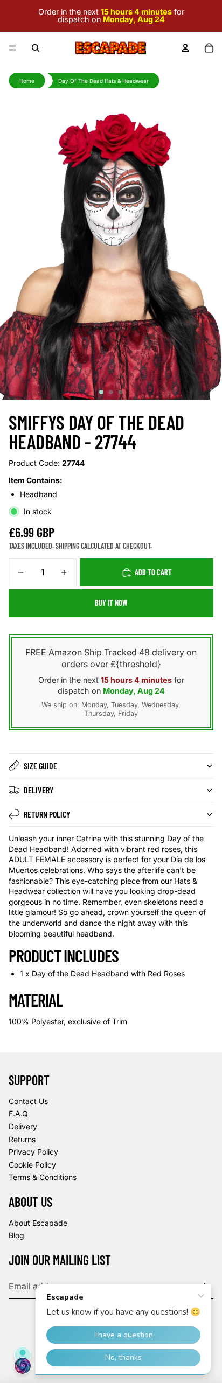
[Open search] (35, 48)
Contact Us (28, 1101)
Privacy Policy (33, 1151)
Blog (16, 1235)
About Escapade (38, 1222)
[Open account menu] (185, 48)
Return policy (47, 814)
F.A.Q (18, 1113)
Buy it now (111, 602)
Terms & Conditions (43, 1177)
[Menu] (12, 48)
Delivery (38, 790)
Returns (22, 1139)
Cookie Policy (32, 1164)
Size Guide (40, 765)
